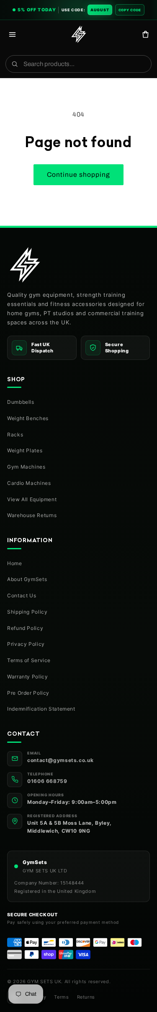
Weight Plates (24, 450)
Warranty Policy (27, 676)
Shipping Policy (27, 612)
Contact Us (21, 595)
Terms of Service (29, 660)
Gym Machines (26, 467)
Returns (86, 997)
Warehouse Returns (32, 515)
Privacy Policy (26, 644)
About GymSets (27, 579)
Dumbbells (20, 402)
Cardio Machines (29, 483)
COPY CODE (129, 10)
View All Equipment (32, 499)
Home (14, 563)
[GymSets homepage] (25, 265)
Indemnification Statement (41, 709)
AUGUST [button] (99, 10)
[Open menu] (12, 34)
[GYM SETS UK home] (78, 34)
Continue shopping (79, 174)
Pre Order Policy (28, 693)
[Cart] (146, 34)
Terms (61, 997)
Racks (15, 434)
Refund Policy (25, 628)
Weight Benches (28, 418)
